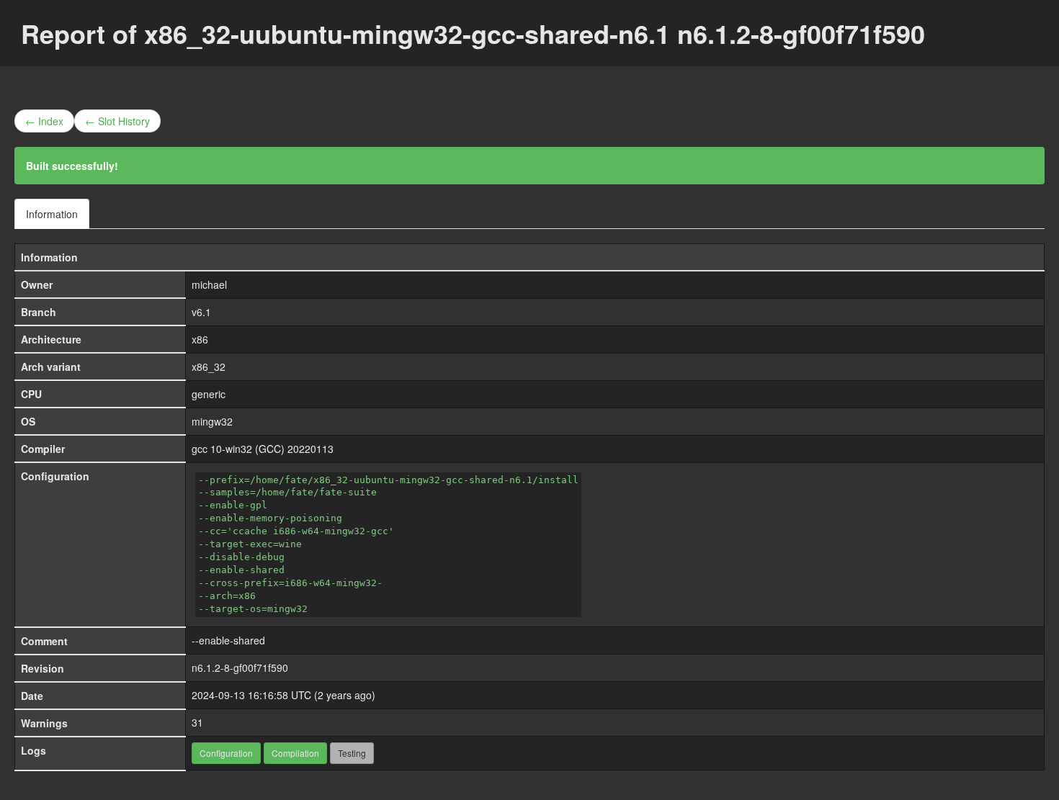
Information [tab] (52, 214)
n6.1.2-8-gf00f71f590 (240, 667)
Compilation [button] (295, 753)
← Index (44, 121)
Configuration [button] (226, 753)
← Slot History (117, 121)
